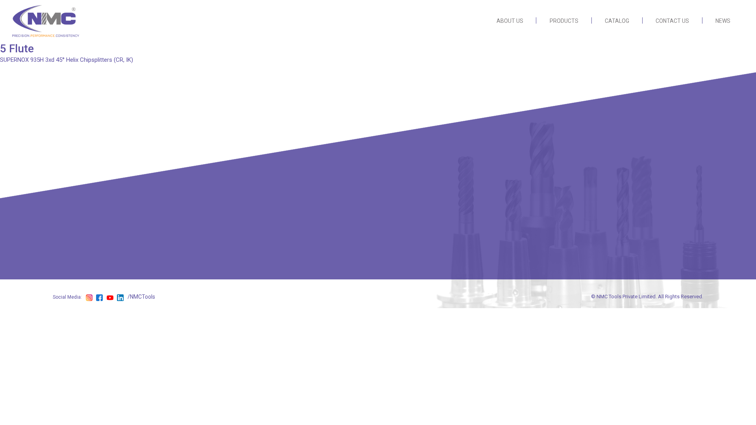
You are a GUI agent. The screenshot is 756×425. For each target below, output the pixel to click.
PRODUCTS (564, 21)
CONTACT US (672, 21)
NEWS (722, 21)
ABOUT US (510, 21)
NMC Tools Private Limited (626, 296)
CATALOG (617, 21)
